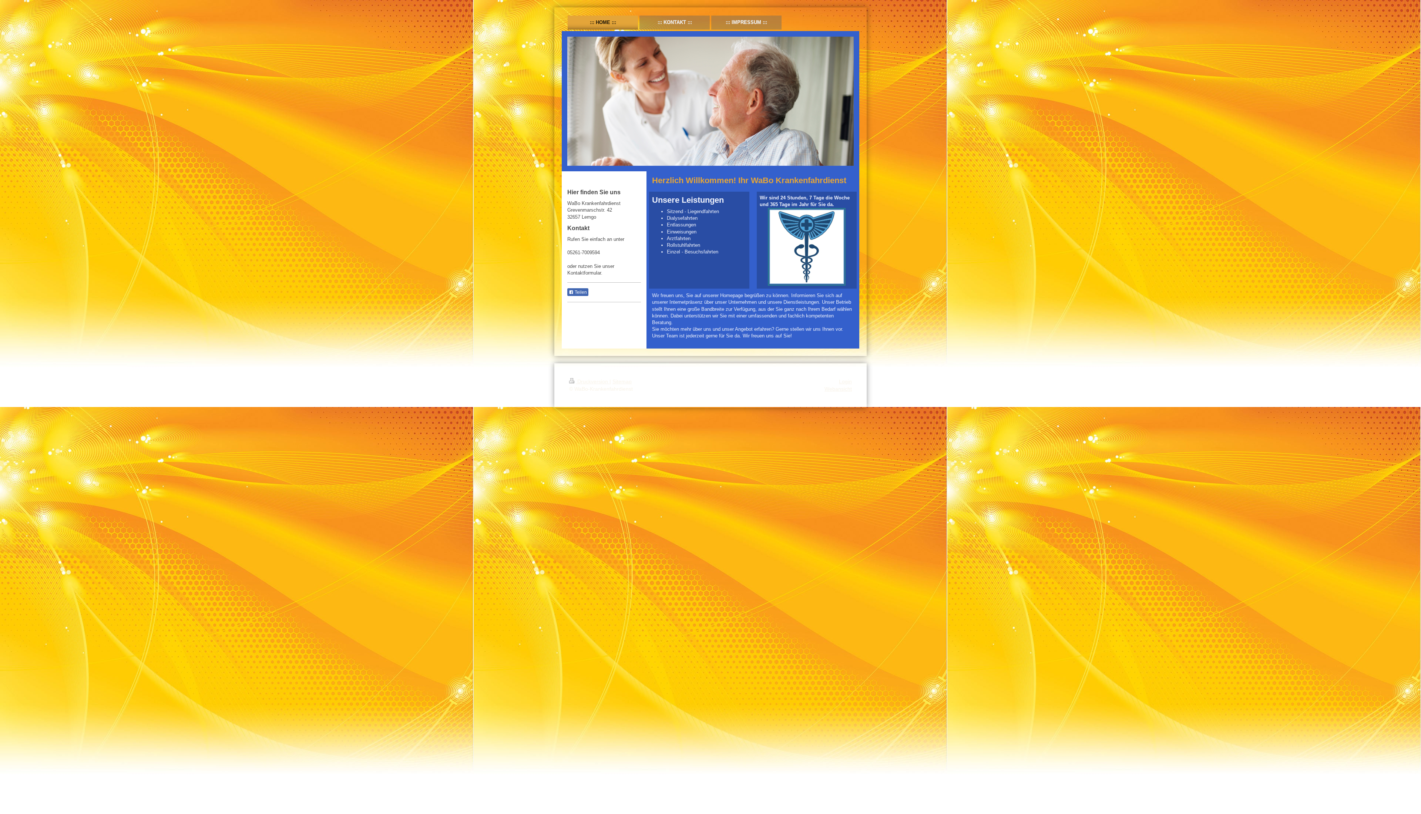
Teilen (580, 292)
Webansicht (838, 389)
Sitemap (622, 381)
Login (845, 381)
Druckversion (592, 381)
